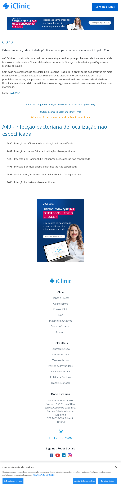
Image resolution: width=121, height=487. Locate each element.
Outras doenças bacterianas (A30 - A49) (60, 111)
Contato (60, 332)
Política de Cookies (60, 377)
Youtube (57, 455)
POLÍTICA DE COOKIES (43, 475)
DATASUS (15, 93)
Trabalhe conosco (61, 383)
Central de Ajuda (60, 349)
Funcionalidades (60, 354)
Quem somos (60, 303)
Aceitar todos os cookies (84, 481)
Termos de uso (60, 360)
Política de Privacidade (60, 366)
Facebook (51, 455)
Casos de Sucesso (60, 326)
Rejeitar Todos (107, 481)
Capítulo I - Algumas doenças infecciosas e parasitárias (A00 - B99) (60, 104)
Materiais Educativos (60, 320)
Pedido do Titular (60, 371)
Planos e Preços (60, 298)
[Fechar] (116, 467)
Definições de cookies (13, 481)
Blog (60, 315)
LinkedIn (64, 455)
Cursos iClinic (60, 309)
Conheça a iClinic (105, 6)
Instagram (70, 455)
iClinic (60, 281)
